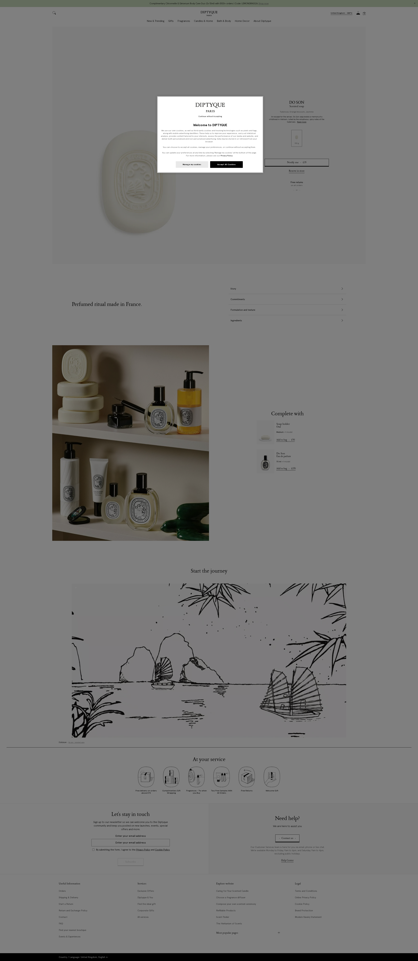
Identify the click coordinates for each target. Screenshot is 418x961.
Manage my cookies (192, 164)
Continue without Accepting (210, 116)
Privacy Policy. (227, 156)
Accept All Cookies (226, 164)
